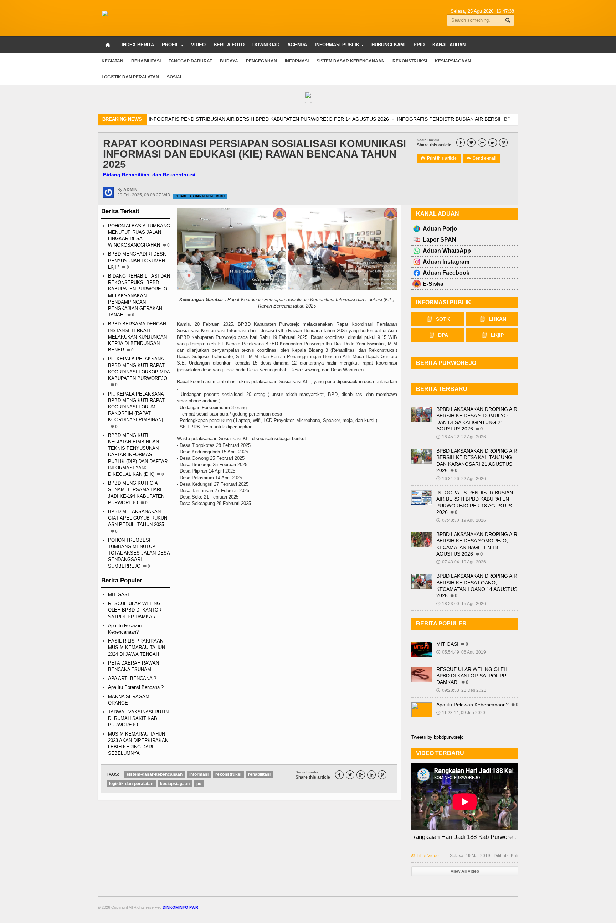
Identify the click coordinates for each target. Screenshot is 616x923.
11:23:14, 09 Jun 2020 (460, 712)
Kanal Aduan (449, 44)
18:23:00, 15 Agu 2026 (461, 603)
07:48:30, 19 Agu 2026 (461, 520)
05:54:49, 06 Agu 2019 (461, 652)
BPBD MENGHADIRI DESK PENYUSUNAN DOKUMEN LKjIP (137, 260)
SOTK (443, 319)
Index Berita (138, 44)
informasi (199, 774)
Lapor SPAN (439, 240)
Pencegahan (261, 60)
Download (265, 44)
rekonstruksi (228, 774)
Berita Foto (229, 44)
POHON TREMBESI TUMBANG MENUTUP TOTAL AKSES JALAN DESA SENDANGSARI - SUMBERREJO (139, 553)
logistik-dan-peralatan (131, 783)
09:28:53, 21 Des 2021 (461, 690)
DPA (443, 335)
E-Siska (433, 284)
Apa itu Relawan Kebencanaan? (472, 704)
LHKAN (497, 319)
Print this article (439, 158)
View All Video (465, 871)
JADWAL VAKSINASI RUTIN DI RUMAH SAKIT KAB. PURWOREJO (138, 718)
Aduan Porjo (440, 229)
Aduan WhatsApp (447, 251)
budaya (229, 60)
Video (198, 44)
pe (198, 783)
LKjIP (497, 335)
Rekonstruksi (409, 60)
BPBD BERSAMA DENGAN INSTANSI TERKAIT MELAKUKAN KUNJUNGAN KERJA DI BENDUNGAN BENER (137, 336)
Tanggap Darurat (190, 60)
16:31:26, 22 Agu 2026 (461, 478)
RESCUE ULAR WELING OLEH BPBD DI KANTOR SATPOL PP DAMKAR (134, 610)
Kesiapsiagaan (453, 60)
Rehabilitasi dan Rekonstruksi (200, 196)
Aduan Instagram (446, 262)
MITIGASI (118, 594)
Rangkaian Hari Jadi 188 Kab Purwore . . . (463, 840)
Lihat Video (425, 855)
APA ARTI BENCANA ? (132, 678)
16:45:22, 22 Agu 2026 (461, 436)
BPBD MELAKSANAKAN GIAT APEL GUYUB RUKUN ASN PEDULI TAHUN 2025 (137, 518)
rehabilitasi (259, 774)
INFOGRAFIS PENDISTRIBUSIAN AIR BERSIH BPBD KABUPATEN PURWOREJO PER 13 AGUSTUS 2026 (334, 119)
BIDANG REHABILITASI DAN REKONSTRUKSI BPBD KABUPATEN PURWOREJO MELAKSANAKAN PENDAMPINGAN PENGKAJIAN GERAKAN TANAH (139, 295)
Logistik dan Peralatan (130, 76)
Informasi (297, 60)
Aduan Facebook (446, 273)
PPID (419, 44)
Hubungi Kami (388, 44)
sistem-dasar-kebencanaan (155, 774)
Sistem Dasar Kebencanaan (351, 60)
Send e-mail (481, 158)
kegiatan (112, 60)
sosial (175, 76)
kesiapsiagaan (175, 783)
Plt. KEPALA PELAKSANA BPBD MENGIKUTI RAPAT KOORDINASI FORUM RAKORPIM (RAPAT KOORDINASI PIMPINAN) (136, 407)
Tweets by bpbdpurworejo (437, 737)
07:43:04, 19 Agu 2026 (461, 562)
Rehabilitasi (146, 60)
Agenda (297, 44)
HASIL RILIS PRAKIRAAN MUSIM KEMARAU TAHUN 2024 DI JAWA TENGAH (136, 647)
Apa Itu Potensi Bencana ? (136, 687)
